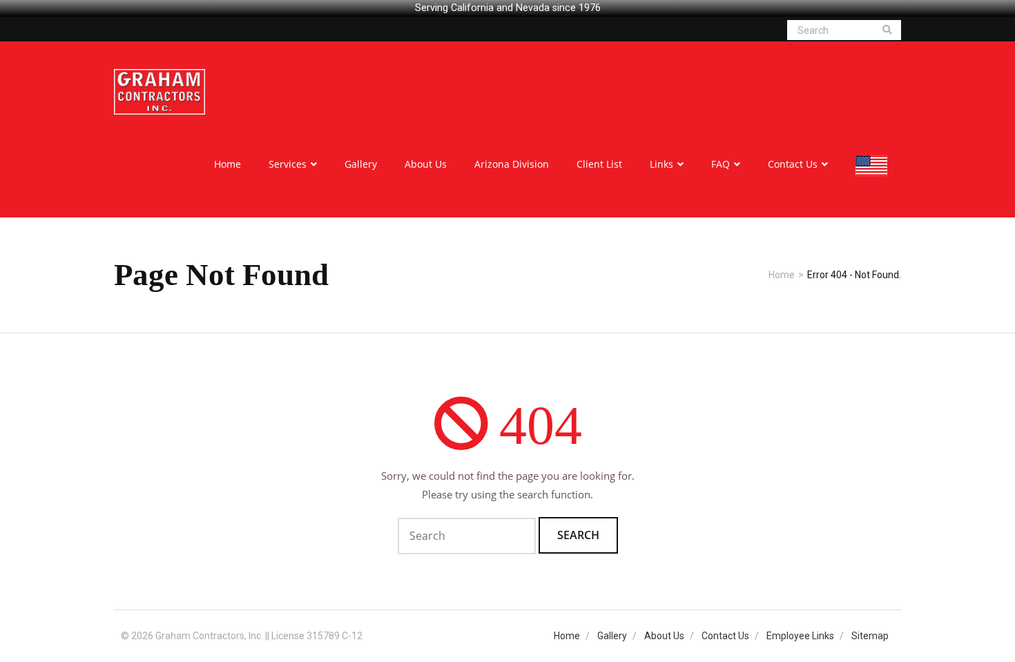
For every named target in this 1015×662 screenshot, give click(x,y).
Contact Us (725, 635)
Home (781, 274)
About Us (664, 635)
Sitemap (870, 635)
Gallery (612, 635)
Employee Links (800, 635)
